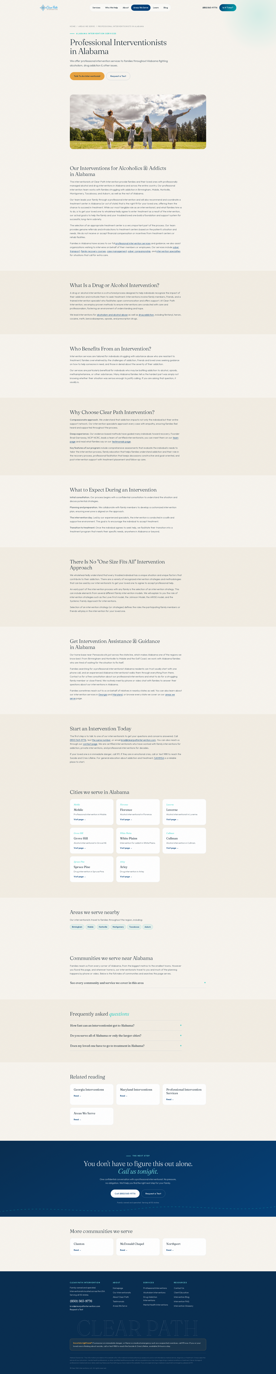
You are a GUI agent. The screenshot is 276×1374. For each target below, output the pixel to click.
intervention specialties (168, 251)
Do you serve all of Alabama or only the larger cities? (105, 1035)
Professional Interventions (155, 1288)
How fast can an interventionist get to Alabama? (102, 1025)
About (126, 7)
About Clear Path (121, 1297)
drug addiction (146, 314)
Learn (156, 7)
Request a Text (76, 1309)
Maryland (117, 694)
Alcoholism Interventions (154, 1292)
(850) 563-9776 (209, 7)
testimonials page (121, 441)
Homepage (118, 1288)
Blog (166, 7)
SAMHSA (159, 757)
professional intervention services (133, 243)
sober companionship (139, 251)
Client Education (181, 1292)
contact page (90, 743)
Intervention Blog (181, 1297)
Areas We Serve (140, 7)
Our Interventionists (122, 1292)
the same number (101, 739)
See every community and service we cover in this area (107, 983)
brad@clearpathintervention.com (138, 739)
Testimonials (118, 1301)
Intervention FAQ (181, 1301)
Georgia (102, 694)
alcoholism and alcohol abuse (112, 314)
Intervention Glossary (183, 1306)
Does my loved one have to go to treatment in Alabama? (107, 1046)
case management (117, 251)
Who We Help (111, 7)
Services (96, 7)
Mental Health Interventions (155, 1304)
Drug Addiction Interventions (150, 1299)
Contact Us (179, 1288)
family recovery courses (93, 251)
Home (73, 26)
